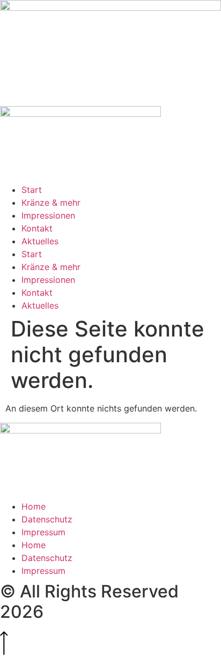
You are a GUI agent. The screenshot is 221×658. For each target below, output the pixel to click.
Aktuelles (39, 241)
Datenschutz (46, 519)
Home (33, 506)
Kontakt (37, 228)
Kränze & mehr (50, 202)
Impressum (43, 532)
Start (31, 189)
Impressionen (48, 215)
